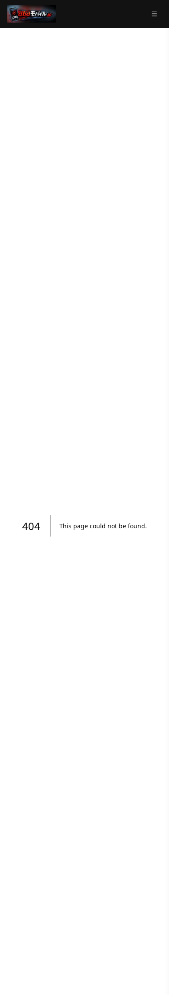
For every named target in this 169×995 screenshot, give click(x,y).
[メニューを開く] (154, 14)
